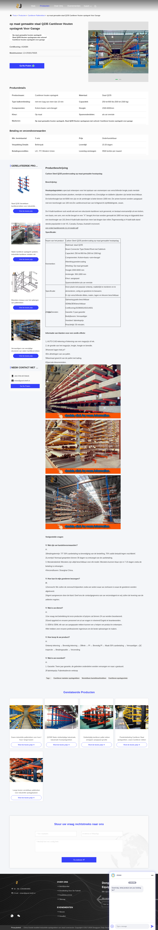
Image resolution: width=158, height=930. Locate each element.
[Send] (152, 926)
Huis (33, 6)
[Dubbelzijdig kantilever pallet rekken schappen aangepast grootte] (96, 717)
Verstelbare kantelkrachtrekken (94, 678)
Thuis (14, 15)
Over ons (58, 6)
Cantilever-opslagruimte (117, 678)
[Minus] (152, 875)
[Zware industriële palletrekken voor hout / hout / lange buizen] (26, 717)
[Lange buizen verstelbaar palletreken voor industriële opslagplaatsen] (26, 770)
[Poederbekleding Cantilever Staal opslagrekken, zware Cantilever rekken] (131, 717)
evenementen (74, 6)
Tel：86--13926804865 (21, 889)
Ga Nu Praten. (26, 66)
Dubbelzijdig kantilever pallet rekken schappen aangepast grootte (97, 738)
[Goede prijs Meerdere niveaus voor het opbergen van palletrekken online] (25, 281)
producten (22, 15)
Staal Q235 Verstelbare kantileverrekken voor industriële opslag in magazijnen (23, 206)
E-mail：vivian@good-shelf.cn (24, 893)
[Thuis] (19, 6)
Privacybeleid (16, 927)
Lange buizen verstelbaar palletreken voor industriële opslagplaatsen (26, 791)
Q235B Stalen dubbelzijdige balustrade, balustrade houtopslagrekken (61, 738)
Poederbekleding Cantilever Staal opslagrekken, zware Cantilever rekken (132, 738)
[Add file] (112, 926)
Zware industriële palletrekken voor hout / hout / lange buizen (26, 738)
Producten (44, 6)
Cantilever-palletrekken (36, 15)
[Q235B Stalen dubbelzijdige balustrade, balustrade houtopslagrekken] (61, 717)
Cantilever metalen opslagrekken (66, 678)
